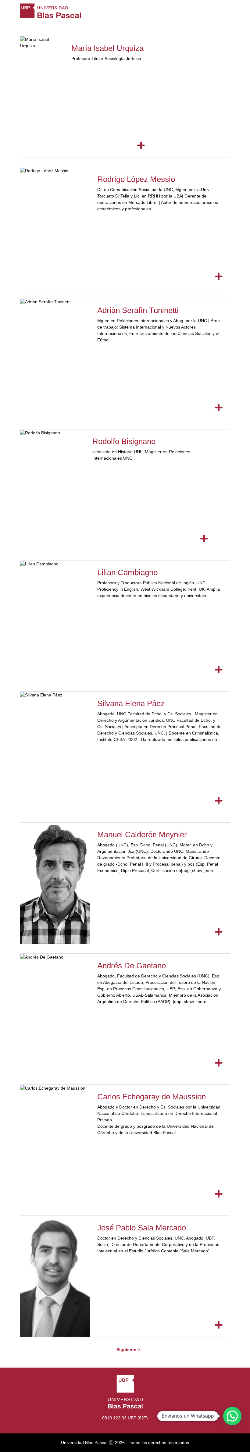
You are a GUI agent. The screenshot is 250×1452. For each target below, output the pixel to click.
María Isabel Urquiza (107, 48)
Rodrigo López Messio (136, 179)
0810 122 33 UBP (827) (125, 1417)
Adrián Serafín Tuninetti (138, 310)
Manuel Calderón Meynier (142, 834)
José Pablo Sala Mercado (141, 1227)
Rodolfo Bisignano (123, 441)
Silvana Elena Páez (131, 703)
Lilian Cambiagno (127, 572)
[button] (232, 1416)
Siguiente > (128, 1349)
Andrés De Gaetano (131, 965)
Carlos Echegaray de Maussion (151, 1096)
